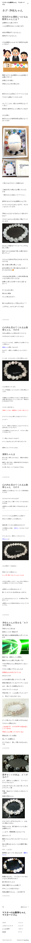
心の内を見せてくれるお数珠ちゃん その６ (15, 328)
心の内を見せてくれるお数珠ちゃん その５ (15, 486)
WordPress (26, 940)
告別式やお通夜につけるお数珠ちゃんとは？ (15, 18)
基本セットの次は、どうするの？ (15, 775)
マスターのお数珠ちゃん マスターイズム (13, 3)
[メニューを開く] (28, 3)
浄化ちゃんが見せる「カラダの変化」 (15, 623)
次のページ (25, 907)
